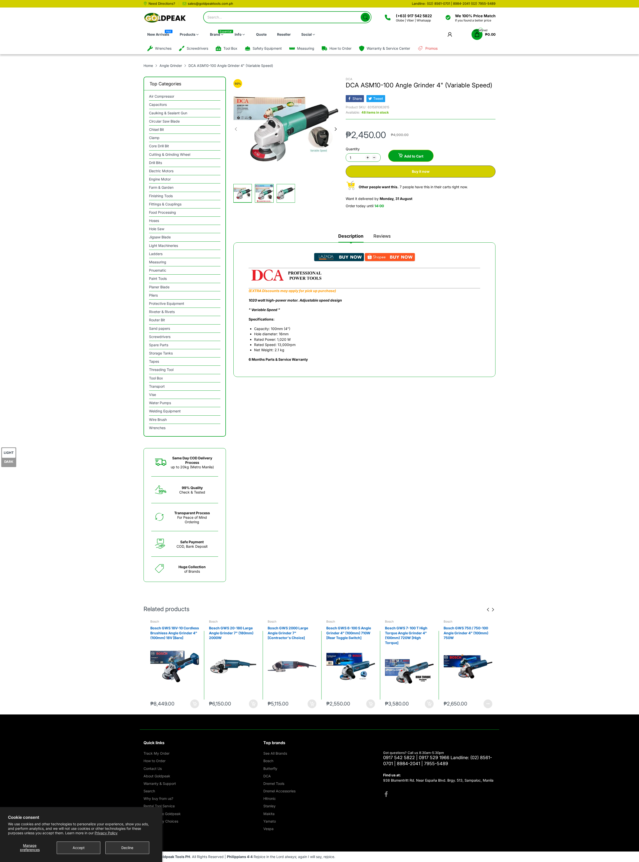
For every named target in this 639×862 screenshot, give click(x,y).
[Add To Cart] (192, 703)
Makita (269, 814)
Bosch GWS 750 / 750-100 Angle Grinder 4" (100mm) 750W (464, 633)
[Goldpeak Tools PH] (165, 17)
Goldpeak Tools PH (174, 857)
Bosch (153, 621)
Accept (79, 848)
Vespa (268, 829)
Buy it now (421, 171)
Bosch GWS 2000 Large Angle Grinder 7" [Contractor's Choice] (286, 633)
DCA (349, 79)
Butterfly (270, 768)
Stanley (269, 806)
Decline (127, 848)
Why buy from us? (158, 798)
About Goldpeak (157, 776)
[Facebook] (386, 794)
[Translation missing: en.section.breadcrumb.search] (365, 17)
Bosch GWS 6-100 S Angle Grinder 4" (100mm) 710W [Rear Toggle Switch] (346, 633)
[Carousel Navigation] (490, 609)
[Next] (235, 129)
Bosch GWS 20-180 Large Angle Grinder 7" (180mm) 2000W (229, 633)
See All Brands (275, 753)
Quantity (353, 149)
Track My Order (156, 753)
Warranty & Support (160, 783)
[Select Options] (486, 703)
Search (149, 791)
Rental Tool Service (159, 806)
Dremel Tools (273, 783)
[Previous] (335, 129)
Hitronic (269, 798)
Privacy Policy (106, 833)
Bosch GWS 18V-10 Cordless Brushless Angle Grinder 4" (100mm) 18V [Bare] (173, 633)
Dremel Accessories (279, 791)
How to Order (154, 761)
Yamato (269, 821)
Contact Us (153, 768)
